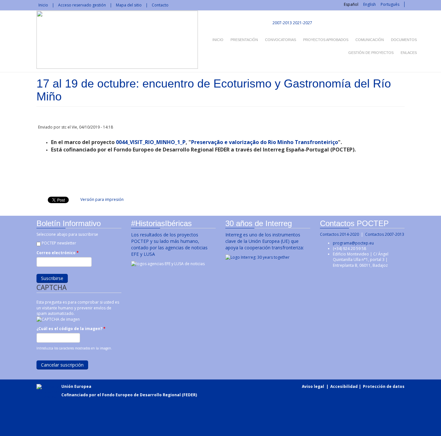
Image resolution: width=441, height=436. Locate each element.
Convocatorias (280, 40)
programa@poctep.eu (353, 243)
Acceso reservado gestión (82, 5)
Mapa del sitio (129, 5)
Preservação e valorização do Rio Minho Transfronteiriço (264, 142)
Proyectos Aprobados (325, 40)
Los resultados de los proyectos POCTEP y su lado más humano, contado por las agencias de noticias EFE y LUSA (169, 244)
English (369, 4)
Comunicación (369, 40)
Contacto (160, 5)
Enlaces (409, 53)
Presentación (244, 40)
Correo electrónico (57, 252)
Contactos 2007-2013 (384, 234)
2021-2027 (302, 23)
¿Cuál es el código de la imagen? (71, 328)
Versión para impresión (102, 199)
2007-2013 (282, 23)
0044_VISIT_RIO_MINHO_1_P (151, 142)
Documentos (404, 40)
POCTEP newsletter (59, 243)
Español (351, 4)
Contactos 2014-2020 (339, 234)
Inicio (43, 5)
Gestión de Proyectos (371, 53)
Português (390, 4)
